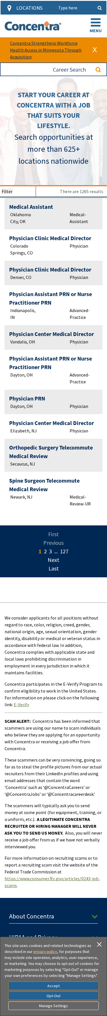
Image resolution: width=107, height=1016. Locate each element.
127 (64, 551)
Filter (7, 191)
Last (54, 568)
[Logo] (33, 26)
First (53, 534)
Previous (53, 542)
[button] (95, 26)
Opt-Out (53, 995)
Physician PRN (27, 398)
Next (53, 559)
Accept (53, 985)
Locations (29, 8)
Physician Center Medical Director (51, 333)
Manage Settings (53, 1005)
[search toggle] (99, 8)
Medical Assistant (31, 206)
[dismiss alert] (94, 50)
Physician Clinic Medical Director (50, 238)
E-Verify (21, 704)
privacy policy (45, 951)
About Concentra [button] (31, 916)
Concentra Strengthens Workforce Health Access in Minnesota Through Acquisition (46, 50)
